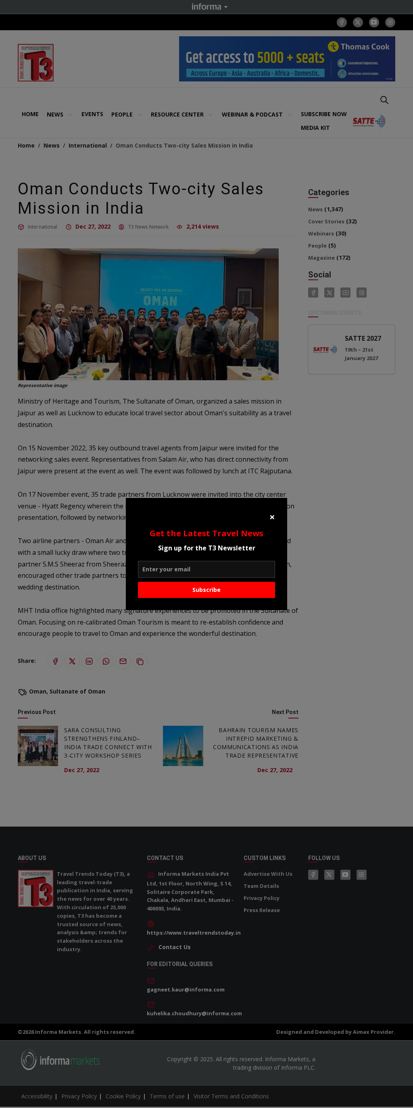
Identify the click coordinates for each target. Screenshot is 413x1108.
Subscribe (206, 590)
